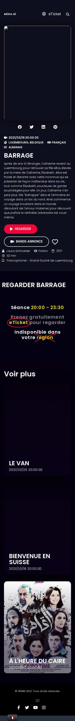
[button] (37, 705)
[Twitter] (27, 713)
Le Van (19, 468)
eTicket (54, 14)
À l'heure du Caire (37, 666)
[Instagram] (44, 713)
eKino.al (10, 14)
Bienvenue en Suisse (29, 564)
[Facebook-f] (19, 713)
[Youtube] (35, 713)
